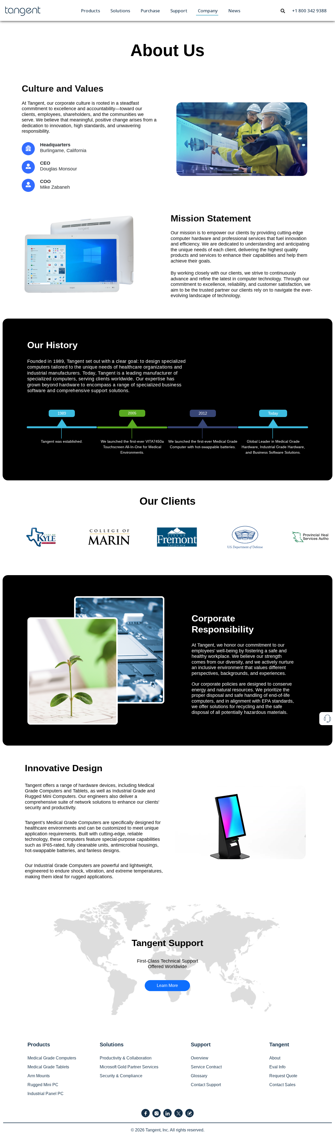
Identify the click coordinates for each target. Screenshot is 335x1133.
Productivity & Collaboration (126, 1058)
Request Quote (283, 1076)
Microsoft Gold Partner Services (129, 1067)
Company (208, 11)
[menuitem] (90, 10)
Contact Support (206, 1084)
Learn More (167, 985)
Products (90, 11)
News (234, 11)
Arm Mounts (38, 1076)
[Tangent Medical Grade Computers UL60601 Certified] (22, 10)
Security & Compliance (121, 1076)
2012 (203, 413)
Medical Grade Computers (51, 1058)
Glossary (199, 1076)
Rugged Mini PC (42, 1084)
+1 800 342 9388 (309, 11)
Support (178, 11)
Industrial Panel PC (45, 1093)
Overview (199, 1058)
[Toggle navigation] (283, 10)
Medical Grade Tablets (48, 1067)
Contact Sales (282, 1084)
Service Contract (206, 1067)
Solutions (120, 11)
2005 (132, 413)
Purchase (150, 11)
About (274, 1058)
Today (273, 413)
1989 (62, 413)
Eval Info (277, 1067)
